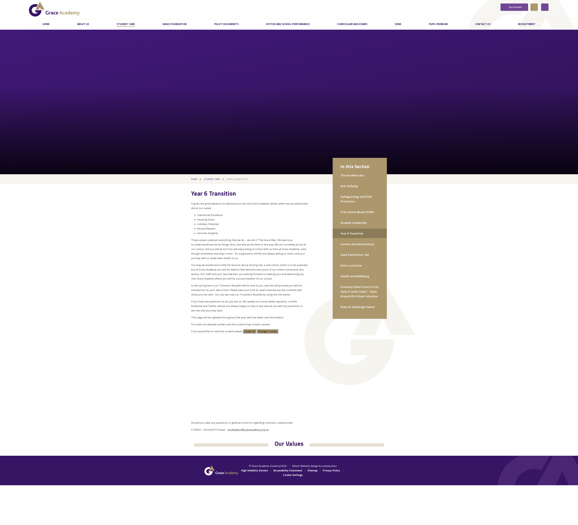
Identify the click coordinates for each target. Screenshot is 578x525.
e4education (329, 466)
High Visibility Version (254, 470)
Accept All (249, 331)
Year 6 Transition (237, 179)
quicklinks (515, 7)
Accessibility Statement (287, 470)
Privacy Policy (331, 470)
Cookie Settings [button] (293, 475)
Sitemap (313, 470)
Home (194, 179)
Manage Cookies (267, 331)
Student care (212, 179)
